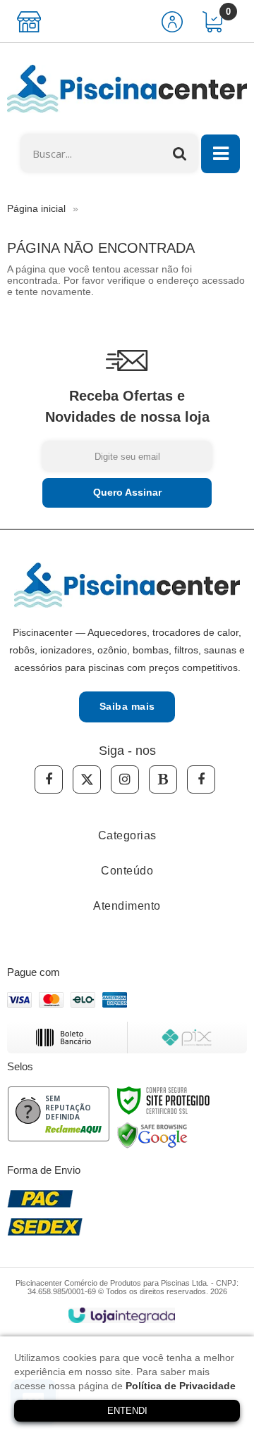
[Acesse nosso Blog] (163, 779)
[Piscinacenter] (127, 89)
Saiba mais (127, 706)
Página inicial (36, 208)
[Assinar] (127, 493)
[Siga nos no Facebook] (49, 779)
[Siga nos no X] (87, 779)
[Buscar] (180, 153)
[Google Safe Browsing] (152, 1134)
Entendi (127, 1410)
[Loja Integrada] (121, 1316)
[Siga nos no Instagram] (125, 779)
